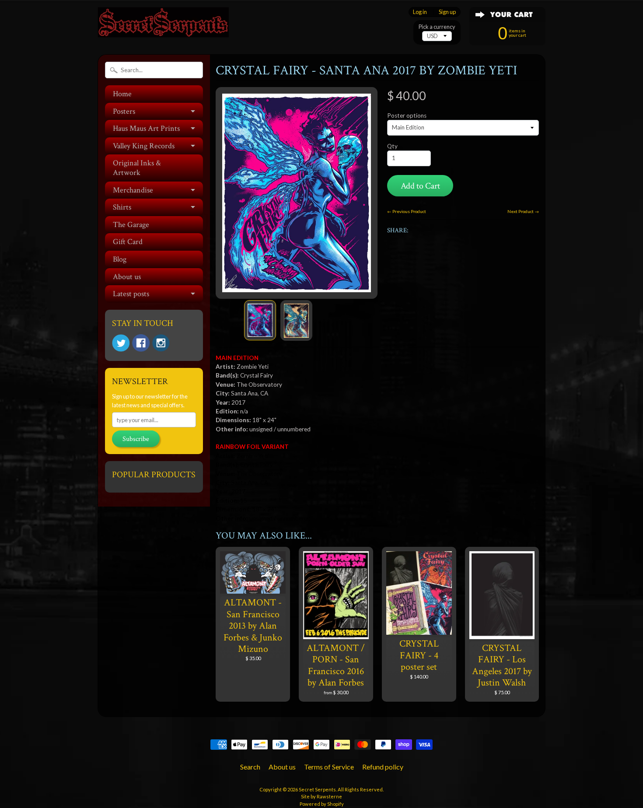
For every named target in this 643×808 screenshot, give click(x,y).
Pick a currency (437, 27)
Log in (420, 12)
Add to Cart (420, 186)
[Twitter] (120, 343)
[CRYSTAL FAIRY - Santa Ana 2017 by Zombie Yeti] (260, 320)
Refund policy (382, 767)
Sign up (447, 12)
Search (250, 767)
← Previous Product (406, 211)
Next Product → (523, 211)
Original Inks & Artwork (137, 168)
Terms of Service (329, 767)
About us (127, 277)
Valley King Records (144, 146)
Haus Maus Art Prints (146, 128)
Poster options (406, 115)
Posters (124, 111)
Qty (392, 146)
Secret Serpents (317, 789)
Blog (119, 259)
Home (122, 94)
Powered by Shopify (322, 804)
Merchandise (133, 190)
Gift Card (128, 242)
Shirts (122, 207)
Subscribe (135, 439)
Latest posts (131, 294)
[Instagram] (161, 343)
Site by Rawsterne (321, 796)
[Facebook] (141, 343)
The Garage (131, 225)
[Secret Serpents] (163, 25)
